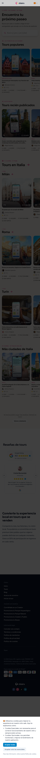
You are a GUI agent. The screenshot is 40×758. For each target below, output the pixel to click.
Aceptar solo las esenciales (15, 749)
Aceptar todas (10, 745)
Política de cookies (30, 754)
